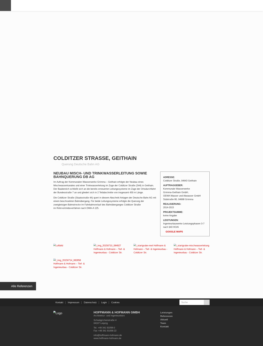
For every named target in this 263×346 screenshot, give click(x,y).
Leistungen (166, 312)
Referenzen (166, 316)
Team (163, 323)
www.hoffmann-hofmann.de (107, 338)
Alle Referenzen (21, 286)
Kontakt (164, 326)
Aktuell (164, 319)
